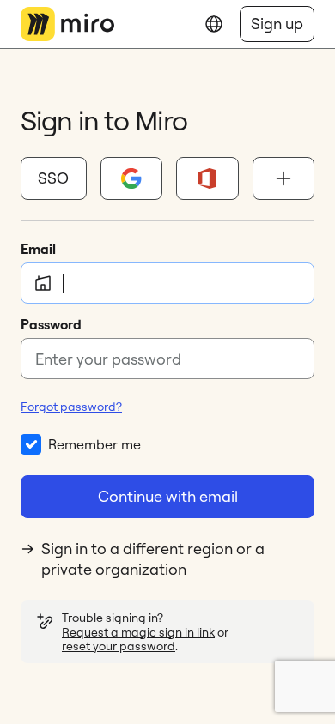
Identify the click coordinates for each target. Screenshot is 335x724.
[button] (54, 178)
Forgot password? (71, 406)
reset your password (118, 646)
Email (38, 249)
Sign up (277, 23)
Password (51, 324)
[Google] (131, 178)
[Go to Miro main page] (67, 24)
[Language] (214, 24)
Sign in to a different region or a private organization (153, 559)
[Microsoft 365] (207, 178)
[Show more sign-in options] (284, 178)
